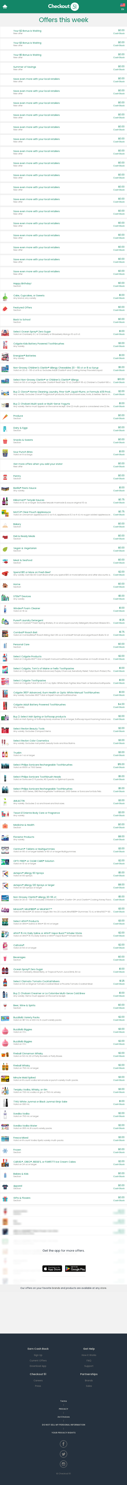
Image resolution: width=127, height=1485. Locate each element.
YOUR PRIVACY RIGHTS (64, 1432)
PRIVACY (63, 1409)
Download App (38, 1366)
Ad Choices (64, 1416)
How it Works (89, 1355)
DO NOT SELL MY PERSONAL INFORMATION (63, 1424)
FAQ (89, 1360)
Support (88, 1366)
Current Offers (38, 1360)
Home (5, 6)
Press (38, 1386)
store (103, 1288)
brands (56, 1288)
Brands (89, 1380)
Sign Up (38, 1355)
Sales (89, 1386)
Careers (38, 1380)
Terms (63, 1401)
